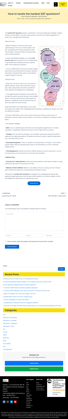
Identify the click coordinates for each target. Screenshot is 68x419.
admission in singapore (10, 323)
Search (5, 266)
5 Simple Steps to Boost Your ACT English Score (18, 296)
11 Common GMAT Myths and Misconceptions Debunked (20, 288)
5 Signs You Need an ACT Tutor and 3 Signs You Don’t (19, 293)
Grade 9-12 (10, 3)
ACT (4, 314)
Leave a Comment (25, 16)
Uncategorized (7, 349)
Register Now (34, 369)
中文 (55, 4)
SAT (50, 142)
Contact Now (34, 363)
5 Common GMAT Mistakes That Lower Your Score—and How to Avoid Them (26, 290)
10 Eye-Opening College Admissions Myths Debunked (19, 285)
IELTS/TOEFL (7, 343)
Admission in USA (8, 326)
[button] (11, 3)
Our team (10, 5)
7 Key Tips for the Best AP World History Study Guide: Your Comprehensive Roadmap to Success (32, 305)
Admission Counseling (10, 317)
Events (48, 3)
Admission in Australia (9, 320)
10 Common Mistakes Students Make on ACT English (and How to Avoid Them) (27, 282)
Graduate (18, 3)
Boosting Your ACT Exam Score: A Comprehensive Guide (20, 279)
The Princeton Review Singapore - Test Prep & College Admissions (59, 383)
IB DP (4, 341)
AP (4, 329)
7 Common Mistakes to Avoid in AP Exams (16, 299)
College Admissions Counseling (31, 3)
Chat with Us (34, 183)
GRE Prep (6, 338)
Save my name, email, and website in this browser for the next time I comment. (30, 241)
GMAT (5, 335)
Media (43, 3)
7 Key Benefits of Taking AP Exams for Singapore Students (20, 302)
